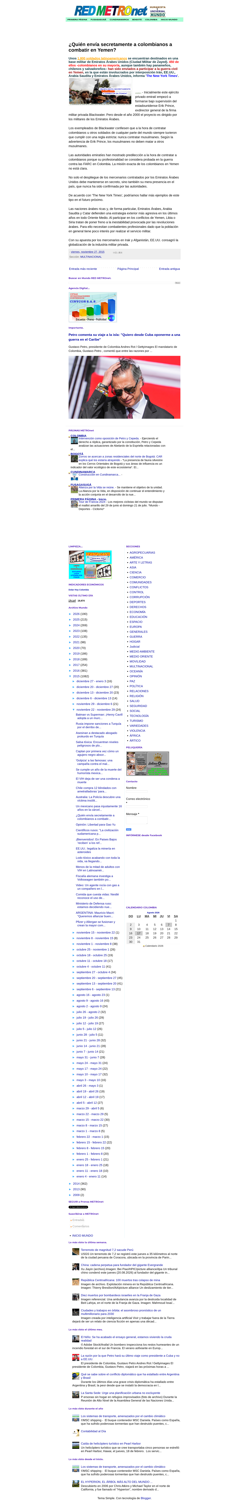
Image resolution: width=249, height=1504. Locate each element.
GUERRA (136, 636)
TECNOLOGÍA (139, 715)
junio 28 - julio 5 (87, 1034)
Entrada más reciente (83, 268)
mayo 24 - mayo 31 (89, 1063)
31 (138, 941)
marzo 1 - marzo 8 (89, 1131)
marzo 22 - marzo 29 (90, 1114)
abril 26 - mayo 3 (88, 1085)
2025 (76, 619)
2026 (76, 613)
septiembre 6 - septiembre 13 (96, 989)
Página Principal (128, 268)
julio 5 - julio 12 (87, 1029)
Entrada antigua (169, 268)
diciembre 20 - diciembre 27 (95, 687)
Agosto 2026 (153, 912)
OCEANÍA (136, 671)
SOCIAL (135, 710)
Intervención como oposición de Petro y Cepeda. (109, 438)
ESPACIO (136, 621)
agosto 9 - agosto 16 (90, 1000)
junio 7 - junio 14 (88, 1051)
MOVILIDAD (138, 661)
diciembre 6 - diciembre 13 (94, 698)
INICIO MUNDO (169, 20)
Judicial (135, 646)
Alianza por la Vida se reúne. (97, 487)
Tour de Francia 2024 (92, 501)
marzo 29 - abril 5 (88, 1108)
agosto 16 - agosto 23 (91, 994)
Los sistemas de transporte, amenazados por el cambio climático (123, 1416)
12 (154, 929)
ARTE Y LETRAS (141, 562)
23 (130, 937)
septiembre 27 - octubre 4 (94, 972)
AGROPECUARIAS (142, 552)
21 (168, 933)
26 (154, 937)
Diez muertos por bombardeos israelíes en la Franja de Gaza (120, 1295)
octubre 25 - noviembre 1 (93, 949)
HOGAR (135, 641)
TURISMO (136, 720)
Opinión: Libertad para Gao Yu (95, 824)
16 (130, 933)
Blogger (146, 1498)
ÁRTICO (135, 740)
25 (147, 937)
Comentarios (80, 1226)
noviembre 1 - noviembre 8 (94, 943)
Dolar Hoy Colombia (79, 590)
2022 (76, 636)
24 (138, 937)
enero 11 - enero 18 (90, 1170)
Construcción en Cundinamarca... (100, 474)
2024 (76, 625)
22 (176, 933)
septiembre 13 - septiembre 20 (97, 983)
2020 (76, 648)
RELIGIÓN (137, 696)
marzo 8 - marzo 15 (90, 1125)
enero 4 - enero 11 (89, 1176)
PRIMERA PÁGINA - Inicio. (89, 499)
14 (168, 929)
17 (138, 933)
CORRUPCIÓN (140, 597)
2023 (76, 630)
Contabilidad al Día (93, 1431)
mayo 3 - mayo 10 (89, 1080)
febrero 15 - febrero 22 (92, 1142)
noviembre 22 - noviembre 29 (96, 709)
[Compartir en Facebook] (120, 253)
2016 (76, 670)
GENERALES (139, 631)
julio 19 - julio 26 (88, 1017)
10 (138, 929)
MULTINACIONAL (91, 256)
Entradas (78, 1220)
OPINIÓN (136, 676)
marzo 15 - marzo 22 (90, 1119)
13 (161, 929)
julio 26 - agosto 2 (89, 1012)
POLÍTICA (136, 686)
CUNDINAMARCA (119, 20)
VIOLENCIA (137, 730)
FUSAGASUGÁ (98, 20)
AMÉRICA (136, 557)
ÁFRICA (135, 735)
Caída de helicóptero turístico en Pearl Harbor (111, 1443)
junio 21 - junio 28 (89, 1040)
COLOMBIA (151, 20)
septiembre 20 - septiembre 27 (97, 977)
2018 (76, 659)
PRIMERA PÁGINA (77, 20)
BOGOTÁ (137, 20)
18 (147, 933)
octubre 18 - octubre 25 (92, 955)
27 (161, 937)
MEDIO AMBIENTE (142, 651)
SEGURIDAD (138, 706)
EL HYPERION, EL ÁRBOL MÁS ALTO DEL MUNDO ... (117, 1481)
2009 (76, 1195)
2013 (76, 1189)
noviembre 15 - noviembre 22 (96, 932)
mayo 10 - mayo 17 (89, 1074)
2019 (76, 653)
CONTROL (137, 592)
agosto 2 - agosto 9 (89, 1006)
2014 (76, 1183)
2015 (76, 676)
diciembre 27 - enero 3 (92, 681)
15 (176, 929)
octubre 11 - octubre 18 (92, 960)
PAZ (132, 681)
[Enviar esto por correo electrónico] (114, 253)
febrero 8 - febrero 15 (91, 1148)
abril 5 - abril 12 (87, 1102)
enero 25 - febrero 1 (90, 1159)
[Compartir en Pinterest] (121, 253)
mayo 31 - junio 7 (88, 1057)
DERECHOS (138, 607)
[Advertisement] (116, 29)
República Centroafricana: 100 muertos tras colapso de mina (120, 1280)
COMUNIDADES (141, 582)
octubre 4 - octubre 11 (91, 966)
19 (154, 933)
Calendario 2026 (154, 945)
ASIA (133, 567)
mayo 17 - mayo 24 (89, 1068)
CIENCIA (136, 572)
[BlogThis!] (116, 253)
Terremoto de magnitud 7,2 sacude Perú (107, 1249)
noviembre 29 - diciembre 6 (95, 703)
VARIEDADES (139, 725)
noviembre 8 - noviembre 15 (95, 938)
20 (161, 933)
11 (147, 929)
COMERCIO (138, 577)
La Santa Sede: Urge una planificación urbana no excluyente (120, 1393)
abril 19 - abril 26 (88, 1091)
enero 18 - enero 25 (90, 1165)
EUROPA (136, 626)
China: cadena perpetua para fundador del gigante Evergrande (122, 1265)
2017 (76, 665)
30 (130, 941)
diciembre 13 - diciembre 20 (95, 692)
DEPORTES (138, 602)
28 (168, 937)
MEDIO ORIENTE (141, 656)
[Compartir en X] (118, 253)
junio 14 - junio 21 (89, 1046)
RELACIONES (139, 691)
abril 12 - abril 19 (88, 1097)
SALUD (134, 701)
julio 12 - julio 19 (88, 1023)
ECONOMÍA (138, 612)
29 (176, 937)
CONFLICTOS (139, 587)
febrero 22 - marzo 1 (90, 1136)
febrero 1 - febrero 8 (90, 1153)
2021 (76, 642)
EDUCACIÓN (138, 616)
